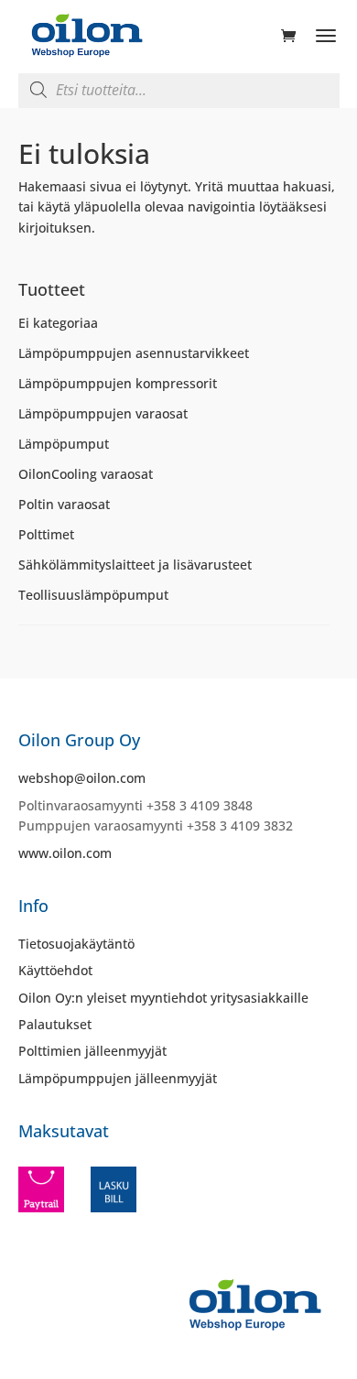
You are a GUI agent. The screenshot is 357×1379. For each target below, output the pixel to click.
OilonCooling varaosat (85, 474)
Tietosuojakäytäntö (76, 943)
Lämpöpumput (63, 443)
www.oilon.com (65, 853)
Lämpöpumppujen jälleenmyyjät (117, 1078)
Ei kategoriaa (58, 322)
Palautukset (55, 1024)
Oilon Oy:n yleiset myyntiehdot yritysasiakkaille (163, 997)
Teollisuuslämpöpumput (93, 594)
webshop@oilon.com (82, 778)
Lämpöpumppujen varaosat (103, 413)
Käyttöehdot (55, 970)
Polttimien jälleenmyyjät (92, 1050)
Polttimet (46, 534)
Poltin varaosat (64, 504)
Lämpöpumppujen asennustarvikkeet (133, 353)
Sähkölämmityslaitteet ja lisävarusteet (135, 564)
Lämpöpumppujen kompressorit (117, 383)
